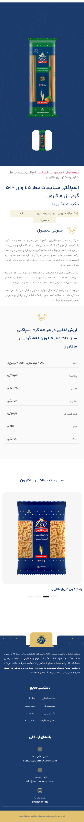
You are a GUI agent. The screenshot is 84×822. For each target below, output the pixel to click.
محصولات (56, 172)
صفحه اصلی (71, 172)
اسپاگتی (43, 172)
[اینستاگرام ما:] (40, 791)
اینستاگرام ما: (40, 798)
